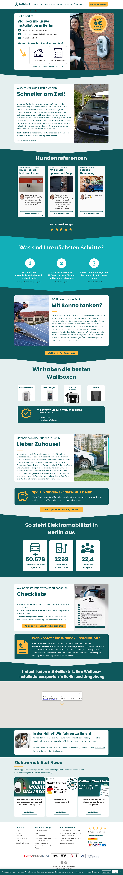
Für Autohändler (41, 836)
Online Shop (39, 833)
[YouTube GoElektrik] (65, 862)
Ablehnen (106, 872)
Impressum (56, 867)
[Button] (58, 55)
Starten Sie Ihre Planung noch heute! (40, 135)
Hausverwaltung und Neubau (46, 838)
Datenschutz (70, 867)
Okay (115, 872)
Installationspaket (41, 843)
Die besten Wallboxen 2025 (70, 831)
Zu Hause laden (41, 831)
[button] (35, 4)
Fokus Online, (26, 141)
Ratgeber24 (33, 141)
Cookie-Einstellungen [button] (93, 872)
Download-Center (23, 843)
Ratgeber (38, 848)
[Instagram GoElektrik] (62, 862)
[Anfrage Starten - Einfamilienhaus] (38, 55)
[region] (26, 393)
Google (68, 224)
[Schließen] (121, 871)
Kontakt (19, 833)
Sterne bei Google (97, 832)
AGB (63, 867)
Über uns (19, 836)
